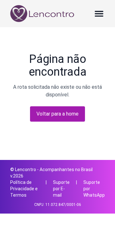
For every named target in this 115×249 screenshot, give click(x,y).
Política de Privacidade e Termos (24, 189)
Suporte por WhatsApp (94, 189)
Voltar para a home (57, 114)
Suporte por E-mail (61, 189)
